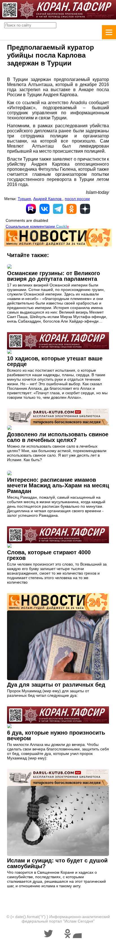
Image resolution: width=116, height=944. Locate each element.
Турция (24, 198)
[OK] (71, 209)
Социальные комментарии (37, 226)
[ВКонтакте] (44, 209)
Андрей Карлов (48, 198)
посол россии (77, 198)
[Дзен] (85, 209)
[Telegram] (58, 209)
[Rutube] (31, 209)
